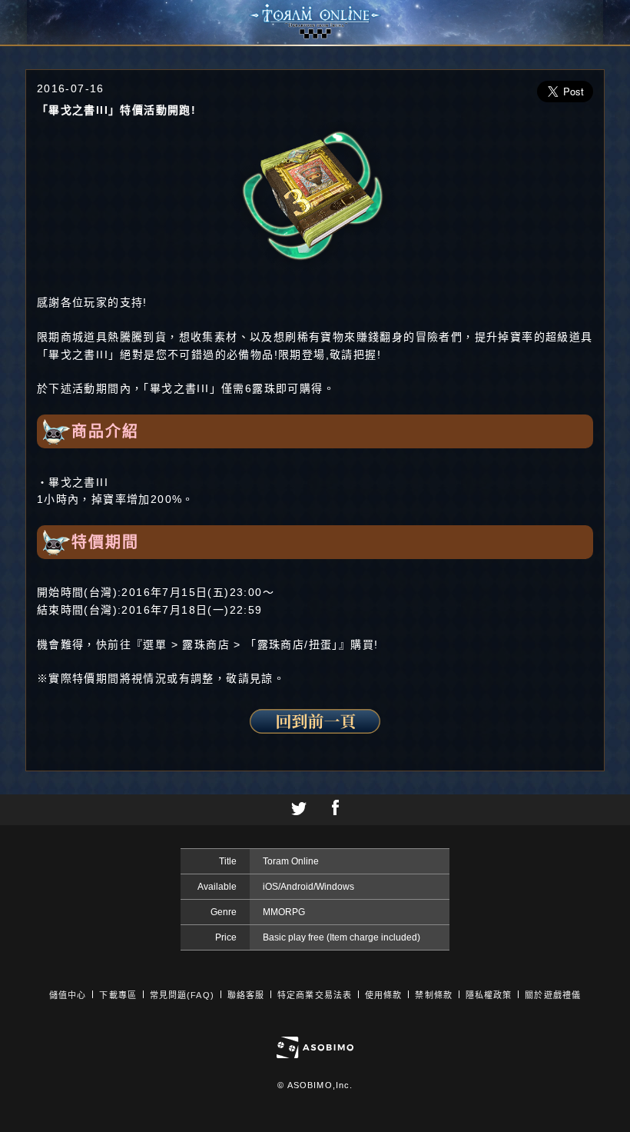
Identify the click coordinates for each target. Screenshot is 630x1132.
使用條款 (383, 995)
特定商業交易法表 (314, 995)
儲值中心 (67, 995)
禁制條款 (433, 995)
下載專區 (117, 995)
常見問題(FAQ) (182, 995)
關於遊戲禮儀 (553, 995)
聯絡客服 (245, 995)
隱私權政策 (489, 995)
